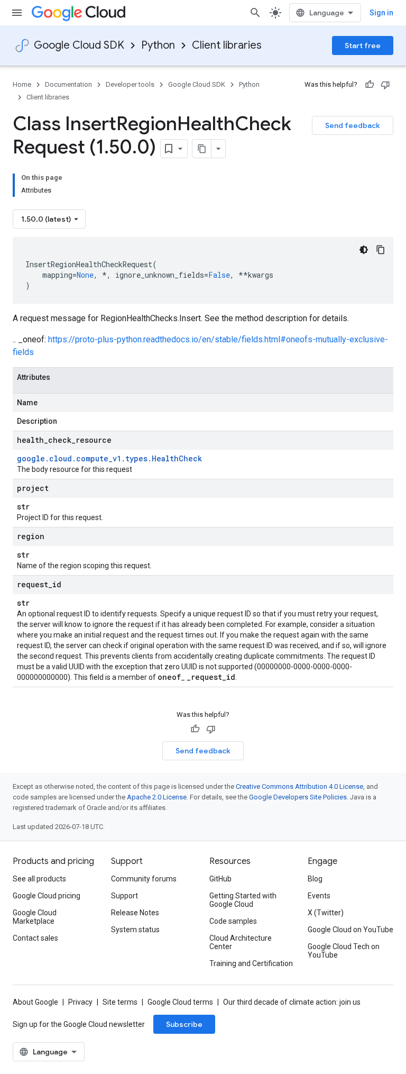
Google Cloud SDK (79, 45)
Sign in (381, 12)
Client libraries (227, 45)
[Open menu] (16, 12)
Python (158, 45)
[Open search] (255, 12)
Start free (363, 45)
